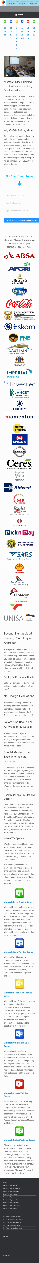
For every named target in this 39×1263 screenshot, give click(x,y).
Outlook (5, 1236)
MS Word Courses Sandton (11, 1225)
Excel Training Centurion (11, 1203)
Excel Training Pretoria (10, 1200)
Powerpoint (6, 1255)
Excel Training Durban (10, 1208)
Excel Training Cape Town (11, 1205)
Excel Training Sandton (10, 1194)
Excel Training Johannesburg (12, 1188)
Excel (5, 1183)
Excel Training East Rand (11, 1197)
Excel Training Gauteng (10, 1185)
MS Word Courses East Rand (12, 1228)
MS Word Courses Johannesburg (13, 1219)
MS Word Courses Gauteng (11, 1217)
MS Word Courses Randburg (12, 1222)
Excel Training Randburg (11, 1191)
